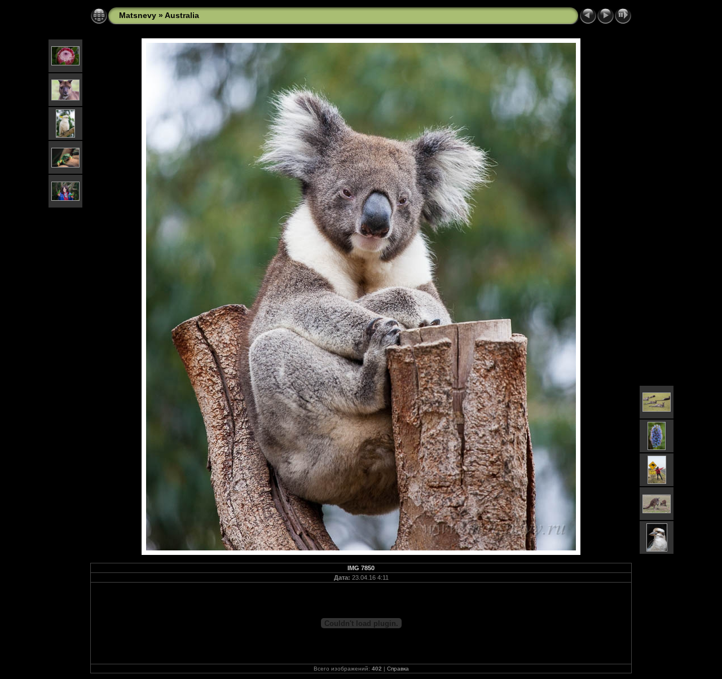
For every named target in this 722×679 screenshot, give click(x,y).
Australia (182, 15)
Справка (398, 668)
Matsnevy (137, 15)
